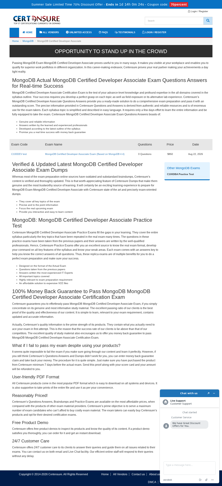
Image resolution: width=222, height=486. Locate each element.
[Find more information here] (189, 436)
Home (29, 32)
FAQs (104, 32)
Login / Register (199, 11)
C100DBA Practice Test (180, 174)
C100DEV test (19, 154)
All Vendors (50, 32)
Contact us (138, 474)
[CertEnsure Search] (207, 21)
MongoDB (28, 41)
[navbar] (16, 31)
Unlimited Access (80, 32)
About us (154, 474)
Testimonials (126, 32)
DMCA (152, 482)
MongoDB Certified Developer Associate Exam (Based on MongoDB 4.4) (85, 154)
